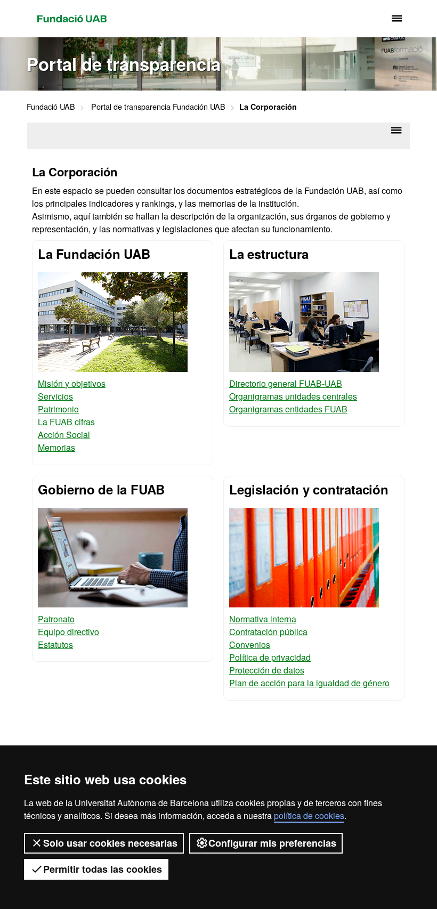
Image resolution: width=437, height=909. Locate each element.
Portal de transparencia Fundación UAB (158, 106)
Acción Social (64, 434)
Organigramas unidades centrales (293, 396)
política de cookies (309, 815)
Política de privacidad (270, 657)
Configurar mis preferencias (272, 843)
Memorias (56, 447)
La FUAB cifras (66, 422)
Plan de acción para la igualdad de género (309, 683)
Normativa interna (262, 619)
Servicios (55, 396)
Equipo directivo (68, 632)
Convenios (249, 644)
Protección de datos (266, 670)
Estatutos (55, 644)
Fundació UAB (72, 18)
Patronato (56, 619)
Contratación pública (268, 632)
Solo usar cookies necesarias (110, 843)
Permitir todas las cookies (102, 869)
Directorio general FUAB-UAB (285, 383)
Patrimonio (58, 409)
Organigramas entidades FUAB (288, 409)
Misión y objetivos (72, 383)
